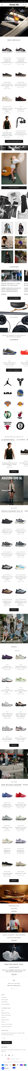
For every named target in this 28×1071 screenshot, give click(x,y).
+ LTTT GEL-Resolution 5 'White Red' (7, 671)
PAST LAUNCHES (14, 298)
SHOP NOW (14, 891)
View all (14, 451)
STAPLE (21, 245)
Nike (21, 106)
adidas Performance (7, 579)
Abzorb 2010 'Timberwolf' (7, 831)
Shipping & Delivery (5, 992)
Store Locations (4, 979)
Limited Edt (3, 977)
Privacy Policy (4, 981)
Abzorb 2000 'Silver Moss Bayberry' (21, 808)
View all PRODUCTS (14, 350)
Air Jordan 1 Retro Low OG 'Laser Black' (21, 85)
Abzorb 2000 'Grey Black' (7, 808)
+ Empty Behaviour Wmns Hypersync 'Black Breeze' (20, 695)
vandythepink (7, 231)
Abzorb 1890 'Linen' (20, 853)
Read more (3, 294)
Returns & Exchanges (6, 995)
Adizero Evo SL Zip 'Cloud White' (20, 511)
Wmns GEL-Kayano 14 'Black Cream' (21, 719)
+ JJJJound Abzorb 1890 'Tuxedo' (7, 854)
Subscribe (6, 1022)
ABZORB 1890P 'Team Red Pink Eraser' (20, 785)
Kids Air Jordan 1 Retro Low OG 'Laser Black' (7, 85)
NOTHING (20, 231)
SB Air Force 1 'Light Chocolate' (21, 109)
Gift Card (3, 1002)
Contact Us (3, 997)
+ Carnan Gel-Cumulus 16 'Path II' (7, 647)
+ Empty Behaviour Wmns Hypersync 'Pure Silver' (7, 695)
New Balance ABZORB (11, 765)
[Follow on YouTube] (9, 1035)
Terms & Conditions (5, 984)
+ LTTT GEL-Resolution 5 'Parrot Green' (21, 671)
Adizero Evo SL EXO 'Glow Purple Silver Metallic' (21, 582)
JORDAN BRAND (20, 259)
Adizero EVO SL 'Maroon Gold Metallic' (7, 582)
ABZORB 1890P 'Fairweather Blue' (7, 785)
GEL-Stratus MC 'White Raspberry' (7, 719)
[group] (14, 21)
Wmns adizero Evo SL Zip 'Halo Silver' (7, 534)
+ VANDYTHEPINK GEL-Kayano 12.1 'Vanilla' (21, 647)
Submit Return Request (6, 1006)
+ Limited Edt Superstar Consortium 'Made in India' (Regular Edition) (7, 61)
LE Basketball (8, 419)
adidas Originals (7, 106)
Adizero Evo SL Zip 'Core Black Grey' (7, 511)
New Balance (7, 782)
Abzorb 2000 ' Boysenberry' (21, 831)
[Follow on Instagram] (5, 1035)
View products (14, 187)
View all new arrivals (14, 141)
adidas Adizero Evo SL (12, 491)
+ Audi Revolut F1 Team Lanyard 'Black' (21, 133)
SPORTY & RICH (7, 245)
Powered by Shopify (19, 1041)
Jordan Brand (7, 82)
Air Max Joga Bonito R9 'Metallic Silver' (9, 343)
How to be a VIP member (6, 1004)
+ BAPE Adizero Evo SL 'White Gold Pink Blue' (20, 558)
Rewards (7, 1068)
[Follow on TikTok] (12, 1035)
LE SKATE (21, 419)
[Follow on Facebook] (2, 1035)
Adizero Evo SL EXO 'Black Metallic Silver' (7, 558)
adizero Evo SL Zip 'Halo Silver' (20, 534)
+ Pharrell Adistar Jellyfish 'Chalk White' (7, 110)
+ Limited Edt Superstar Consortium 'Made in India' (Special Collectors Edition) (21, 61)
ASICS (7, 644)
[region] (14, 21)
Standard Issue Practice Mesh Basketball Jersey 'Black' (7, 134)
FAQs (2, 990)
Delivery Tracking (5, 999)
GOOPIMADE (7, 259)
